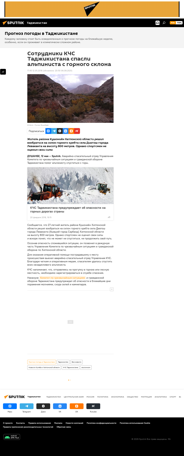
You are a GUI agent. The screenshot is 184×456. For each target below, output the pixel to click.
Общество (132, 396)
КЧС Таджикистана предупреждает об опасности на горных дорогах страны (68, 209)
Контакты (20, 423)
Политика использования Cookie (135, 423)
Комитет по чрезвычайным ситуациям (62, 277)
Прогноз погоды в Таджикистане (42, 362)
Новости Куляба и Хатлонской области (44, 367)
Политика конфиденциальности (101, 423)
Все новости (76, 362)
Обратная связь (64, 427)
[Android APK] (12, 437)
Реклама (58, 423)
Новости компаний (74, 423)
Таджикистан (63, 362)
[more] (109, 217)
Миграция (146, 396)
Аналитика (161, 396)
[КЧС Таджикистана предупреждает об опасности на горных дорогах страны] (70, 185)
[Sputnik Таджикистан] (14, 25)
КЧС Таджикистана (70, 367)
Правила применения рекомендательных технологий (28, 427)
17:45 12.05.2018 (34, 70)
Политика (102, 396)
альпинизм (86, 367)
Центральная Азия (74, 396)
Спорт (173, 396)
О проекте (8, 423)
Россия (90, 396)
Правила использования (39, 423)
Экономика (117, 396)
